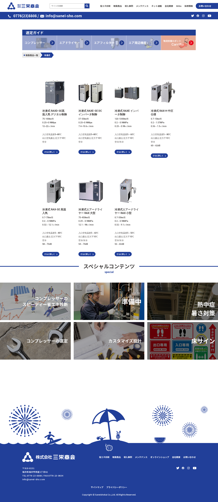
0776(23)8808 (25, 15)
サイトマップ (97, 487)
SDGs (179, 5)
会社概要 (169, 5)
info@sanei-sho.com (64, 15)
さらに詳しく (49, 152)
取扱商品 (117, 5)
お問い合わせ (205, 5)
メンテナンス (142, 5)
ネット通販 (156, 5)
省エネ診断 (105, 5)
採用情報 (188, 5)
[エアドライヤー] (74, 37)
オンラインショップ (159, 457)
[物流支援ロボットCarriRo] (178, 37)
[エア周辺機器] (143, 37)
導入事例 (129, 5)
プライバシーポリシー (116, 487)
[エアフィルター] (109, 37)
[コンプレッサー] (39, 37)
